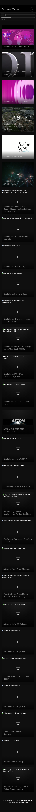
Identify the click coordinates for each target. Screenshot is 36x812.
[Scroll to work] (32, 9)
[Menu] (32, 3)
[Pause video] (2, 14)
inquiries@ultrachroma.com (18, 802)
